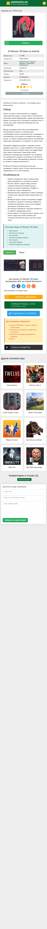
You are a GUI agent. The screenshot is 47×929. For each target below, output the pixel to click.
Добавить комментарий (15, 520)
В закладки (25, 93)
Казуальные (24, 65)
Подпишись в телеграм (24, 313)
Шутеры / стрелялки (27, 63)
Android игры (17, 11)
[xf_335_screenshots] (15, 265)
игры (10, 123)
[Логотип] (21, 3)
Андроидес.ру (6, 11)
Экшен (32, 62)
